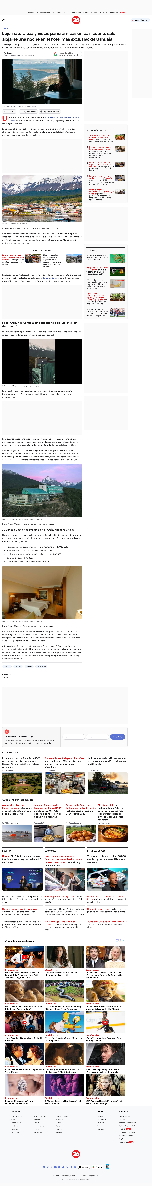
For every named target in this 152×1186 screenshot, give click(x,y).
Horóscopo (15, 1126)
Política (6, 851)
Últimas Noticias (17, 1116)
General (36, 1123)
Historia (58, 1123)
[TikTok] (63, 1167)
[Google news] (75, 1167)
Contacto (122, 1119)
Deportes (37, 1119)
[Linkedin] (59, 1167)
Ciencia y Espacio (62, 1116)
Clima (13, 1119)
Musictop (100, 1129)
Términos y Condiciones (70, 1175)
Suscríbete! (117, 737)
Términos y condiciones (127, 1123)
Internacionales (96, 851)
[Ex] (51, 1167)
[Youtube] (55, 1167)
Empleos (122, 1139)
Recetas (59, 1129)
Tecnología (15, 1132)
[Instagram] (48, 1167)
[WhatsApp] (67, 1167)
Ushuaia (18, 666)
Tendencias (38, 1132)
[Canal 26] (76, 1154)
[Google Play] (97, 1167)
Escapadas (41, 666)
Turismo (5, 29)
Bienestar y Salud (40, 1116)
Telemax (100, 1126)
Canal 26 (10, 53)
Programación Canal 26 (127, 1132)
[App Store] (84, 1167)
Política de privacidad (127, 1126)
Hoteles (29, 666)
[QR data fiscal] (107, 1169)
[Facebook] (44, 1167)
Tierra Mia (101, 1123)
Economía (50, 851)
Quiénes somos (124, 1116)
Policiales (14, 1129)
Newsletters (126, 1142)
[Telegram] (71, 1167)
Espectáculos (16, 1123)
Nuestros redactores (126, 1136)
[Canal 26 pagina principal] (76, 24)
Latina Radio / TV (103, 1119)
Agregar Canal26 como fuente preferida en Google (69, 54)
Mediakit (124, 1129)
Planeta (58, 1126)
